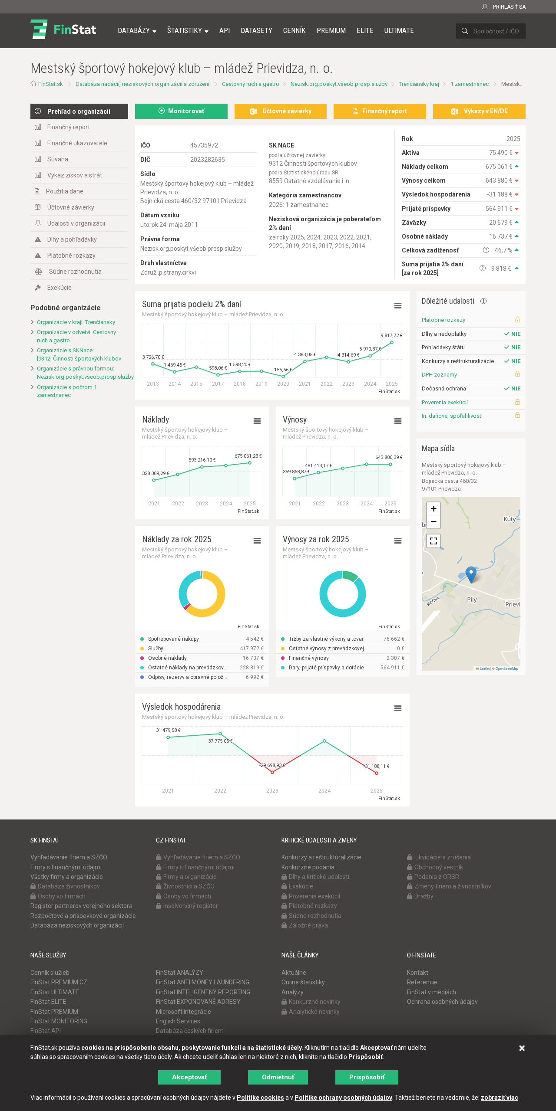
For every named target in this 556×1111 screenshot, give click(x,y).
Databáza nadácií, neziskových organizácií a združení (142, 84)
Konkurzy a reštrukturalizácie (321, 857)
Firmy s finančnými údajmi (66, 867)
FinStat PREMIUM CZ (58, 982)
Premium (331, 30)
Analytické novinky (314, 1011)
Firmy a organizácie (190, 876)
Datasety (256, 30)
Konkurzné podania (307, 867)
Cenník (294, 30)
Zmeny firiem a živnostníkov (452, 886)
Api (224, 30)
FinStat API (45, 1030)
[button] (471, 575)
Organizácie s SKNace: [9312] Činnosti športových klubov (79, 354)
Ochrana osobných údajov (442, 1001)
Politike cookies (260, 1097)
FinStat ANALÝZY (179, 972)
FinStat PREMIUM (54, 1011)
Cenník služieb (50, 972)
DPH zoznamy (439, 374)
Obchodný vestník (438, 867)
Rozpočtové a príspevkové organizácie (83, 915)
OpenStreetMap (507, 668)
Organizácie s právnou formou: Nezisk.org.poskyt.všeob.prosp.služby (82, 372)
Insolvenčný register (190, 905)
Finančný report (68, 127)
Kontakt (417, 972)
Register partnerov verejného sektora (81, 905)
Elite (365, 30)
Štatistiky (184, 30)
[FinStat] (63, 36)
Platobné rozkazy (71, 255)
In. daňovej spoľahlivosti (452, 416)
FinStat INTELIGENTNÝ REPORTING (203, 992)
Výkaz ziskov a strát (74, 175)
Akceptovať (189, 1077)
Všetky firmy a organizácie (66, 876)
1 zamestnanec (469, 84)
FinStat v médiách (431, 992)
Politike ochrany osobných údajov (343, 1097)
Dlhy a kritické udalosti (319, 876)
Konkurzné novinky (315, 1001)
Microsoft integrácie (183, 1011)
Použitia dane (64, 191)
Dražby (424, 896)
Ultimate (399, 30)
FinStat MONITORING (58, 1021)
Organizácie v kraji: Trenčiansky (76, 322)
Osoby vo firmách (62, 896)
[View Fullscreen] (433, 540)
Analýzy (292, 992)
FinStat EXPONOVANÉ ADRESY (198, 1001)
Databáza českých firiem (190, 1030)
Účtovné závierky (70, 207)
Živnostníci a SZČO (189, 886)
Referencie (422, 982)
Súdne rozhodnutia (75, 271)
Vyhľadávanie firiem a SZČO (68, 857)
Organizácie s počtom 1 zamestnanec (67, 391)
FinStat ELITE (48, 1001)
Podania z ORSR (436, 876)
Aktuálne (293, 972)
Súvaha (57, 159)
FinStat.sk (50, 84)
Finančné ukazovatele (77, 143)
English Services (178, 1021)
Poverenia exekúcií (445, 402)
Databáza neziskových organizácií (77, 925)
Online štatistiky (303, 982)
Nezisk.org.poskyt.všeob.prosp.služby (339, 84)
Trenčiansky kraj (419, 84)
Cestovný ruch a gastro (250, 84)
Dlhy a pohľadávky (72, 239)
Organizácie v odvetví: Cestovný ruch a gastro (76, 336)
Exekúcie (59, 287)
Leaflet (484, 668)
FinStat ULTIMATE (54, 992)
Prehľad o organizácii (78, 111)
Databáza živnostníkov (69, 886)
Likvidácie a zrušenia (442, 857)
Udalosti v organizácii (76, 223)
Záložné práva (308, 925)
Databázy (134, 30)
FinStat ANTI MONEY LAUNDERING (202, 982)
